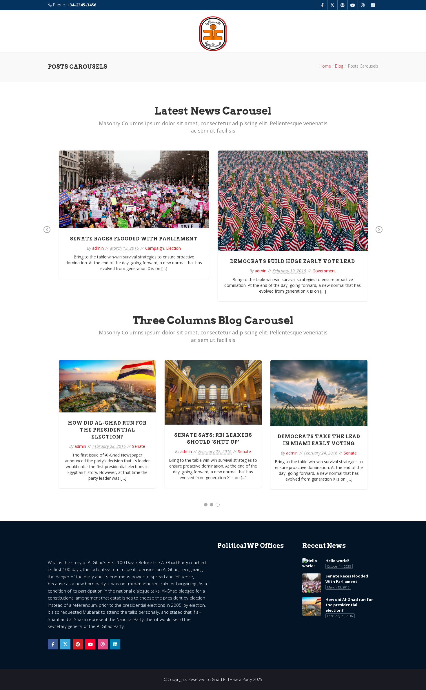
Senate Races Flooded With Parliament (134, 239)
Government (324, 271)
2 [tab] (211, 504)
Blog (339, 66)
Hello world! (337, 560)
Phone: (74, 5)
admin (98, 248)
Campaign (154, 248)
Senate (138, 446)
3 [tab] (218, 505)
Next (379, 233)
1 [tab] (205, 504)
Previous (46, 233)
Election (173, 248)
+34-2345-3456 (81, 5)
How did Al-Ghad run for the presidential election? (107, 430)
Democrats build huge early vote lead (292, 261)
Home (325, 66)
